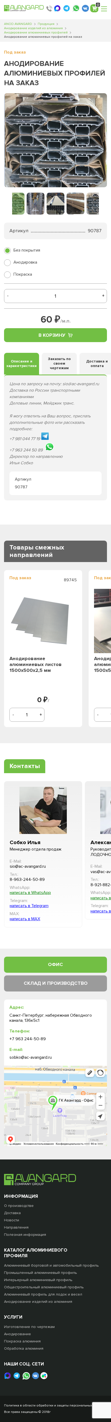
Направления (16, 1227)
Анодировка (25, 262)
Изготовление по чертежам (29, 1326)
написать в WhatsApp (30, 892)
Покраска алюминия (22, 1341)
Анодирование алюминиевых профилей (36, 33)
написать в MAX (25, 919)
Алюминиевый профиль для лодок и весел (43, 1294)
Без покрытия (26, 250)
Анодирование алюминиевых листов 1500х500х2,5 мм (35, 664)
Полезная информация (25, 1234)
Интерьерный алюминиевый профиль (38, 1280)
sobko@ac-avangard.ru (30, 1057)
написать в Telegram (29, 905)
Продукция (46, 24)
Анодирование (17, 1334)
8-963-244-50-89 (27, 879)
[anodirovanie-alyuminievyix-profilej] (55, 140)
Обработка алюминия (23, 1348)
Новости (11, 1220)
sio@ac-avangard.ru (28, 866)
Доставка (12, 1213)
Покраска (22, 274)
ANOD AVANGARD (18, 24)
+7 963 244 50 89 (49, 9)
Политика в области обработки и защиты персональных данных (54, 1406)
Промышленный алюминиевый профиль (40, 1272)
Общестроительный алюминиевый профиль (44, 1287)
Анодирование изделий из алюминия (33, 28)
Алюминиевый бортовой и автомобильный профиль (51, 1265)
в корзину (52, 335)
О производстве (19, 1205)
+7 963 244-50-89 (27, 1039)
